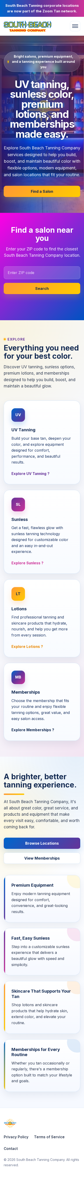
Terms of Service (49, 1137)
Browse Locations (42, 843)
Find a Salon (42, 191)
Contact (11, 1148)
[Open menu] (75, 26)
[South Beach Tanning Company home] (31, 26)
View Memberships (42, 858)
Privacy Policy (16, 1137)
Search (42, 288)
